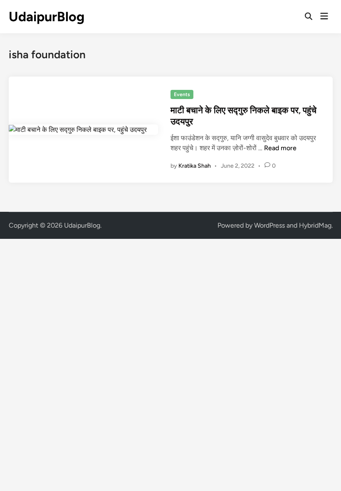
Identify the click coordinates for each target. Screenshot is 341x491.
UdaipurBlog (46, 17)
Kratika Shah (194, 165)
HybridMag (315, 225)
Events (182, 94)
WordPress (269, 225)
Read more (280, 148)
